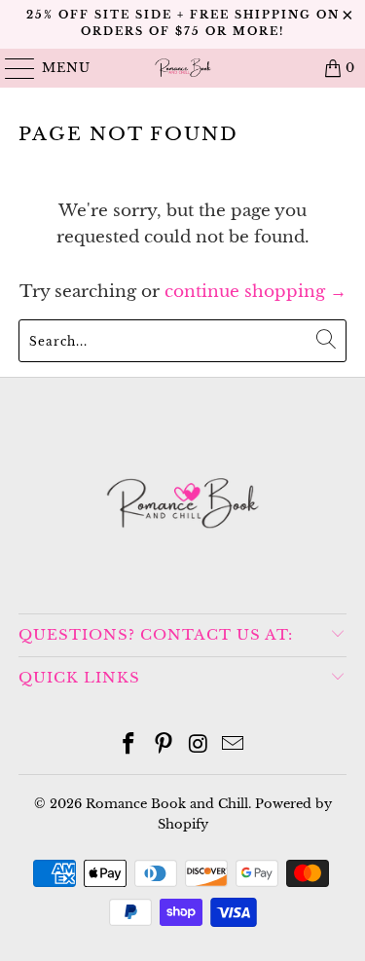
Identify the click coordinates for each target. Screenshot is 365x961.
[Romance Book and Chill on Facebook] (129, 745)
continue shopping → (255, 291)
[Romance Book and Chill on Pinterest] (164, 745)
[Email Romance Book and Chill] (233, 745)
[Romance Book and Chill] (182, 68)
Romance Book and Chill (167, 803)
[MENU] (11, 68)
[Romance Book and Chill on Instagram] (199, 745)
